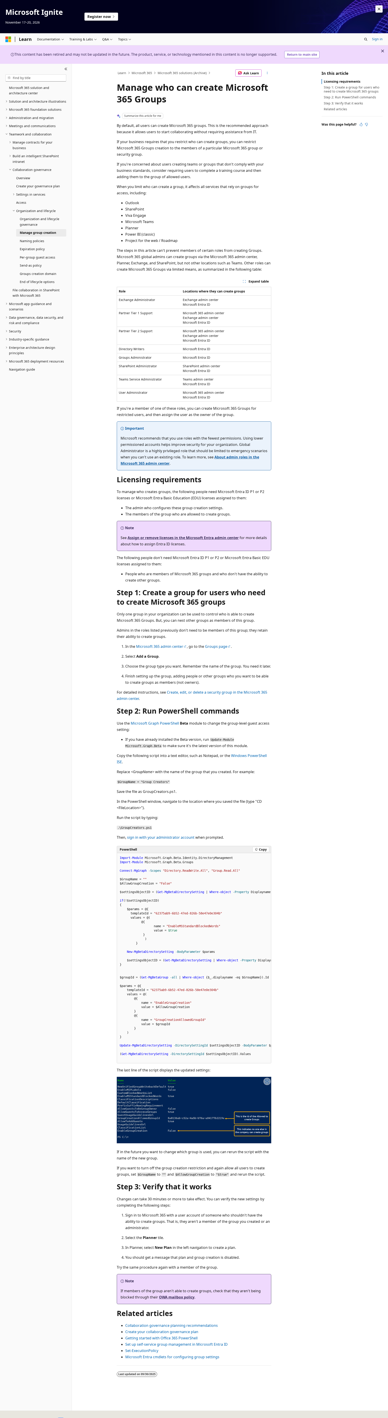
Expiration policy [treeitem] (32, 249)
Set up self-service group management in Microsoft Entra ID (176, 1344)
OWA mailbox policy (176, 1297)
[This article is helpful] (361, 124)
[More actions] (267, 73)
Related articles (335, 109)
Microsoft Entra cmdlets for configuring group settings (172, 1356)
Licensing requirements (342, 81)
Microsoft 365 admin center (159, 646)
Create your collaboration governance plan (161, 1331)
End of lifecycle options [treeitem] (37, 282)
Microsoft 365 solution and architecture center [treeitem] (29, 90)
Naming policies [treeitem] (32, 241)
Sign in (377, 39)
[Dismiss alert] (379, 9)
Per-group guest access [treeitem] (37, 257)
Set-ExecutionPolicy (141, 1350)
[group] (194, 958)
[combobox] (35, 78)
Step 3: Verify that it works (343, 103)
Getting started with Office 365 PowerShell (161, 1338)
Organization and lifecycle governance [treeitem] (39, 222)
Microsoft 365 (142, 73)
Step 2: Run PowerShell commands (350, 97)
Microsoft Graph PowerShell (155, 723)
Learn (122, 73)
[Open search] (365, 39)
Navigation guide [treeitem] (22, 369)
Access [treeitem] (21, 202)
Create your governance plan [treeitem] (38, 186)
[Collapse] (66, 69)
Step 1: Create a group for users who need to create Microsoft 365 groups (351, 89)
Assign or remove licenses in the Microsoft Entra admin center (183, 537)
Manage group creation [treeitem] (38, 232)
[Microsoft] (8, 39)
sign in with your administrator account (160, 837)
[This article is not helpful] (366, 124)
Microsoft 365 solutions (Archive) (182, 73)
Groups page (216, 646)
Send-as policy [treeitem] (31, 265)
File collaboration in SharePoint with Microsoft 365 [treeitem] (36, 293)
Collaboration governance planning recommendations (171, 1325)
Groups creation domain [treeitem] (38, 274)
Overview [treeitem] (23, 178)
